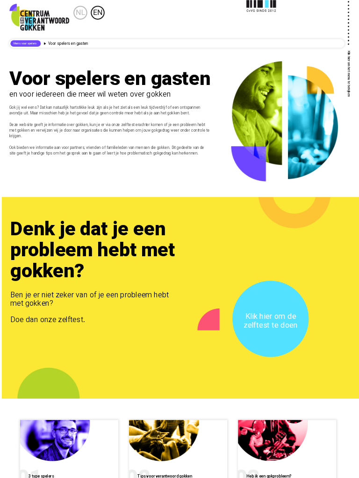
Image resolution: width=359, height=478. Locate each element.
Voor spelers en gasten (68, 44)
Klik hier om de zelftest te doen (270, 321)
